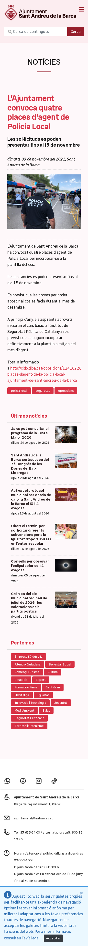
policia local (19, 390)
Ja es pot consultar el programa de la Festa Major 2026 (30, 433)
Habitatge (22, 695)
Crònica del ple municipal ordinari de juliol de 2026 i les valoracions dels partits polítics (29, 602)
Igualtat (43, 695)
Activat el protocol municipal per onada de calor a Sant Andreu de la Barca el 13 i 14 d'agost (31, 499)
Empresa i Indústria (28, 656)
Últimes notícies (29, 416)
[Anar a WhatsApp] (7, 780)
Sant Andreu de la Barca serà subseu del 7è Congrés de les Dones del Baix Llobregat (30, 464)
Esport (41, 680)
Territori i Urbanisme (29, 726)
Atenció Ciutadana (28, 664)
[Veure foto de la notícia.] (44, 201)
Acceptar (53, 938)
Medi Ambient (24, 710)
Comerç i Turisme (27, 672)
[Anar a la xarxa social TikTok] (54, 780)
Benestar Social (60, 664)
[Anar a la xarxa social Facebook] (23, 780)
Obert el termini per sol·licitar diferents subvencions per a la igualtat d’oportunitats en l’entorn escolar (31, 534)
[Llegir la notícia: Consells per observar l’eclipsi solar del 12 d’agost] (66, 565)
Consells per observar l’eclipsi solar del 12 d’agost (30, 566)
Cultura (53, 672)
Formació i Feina (26, 687)
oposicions (66, 390)
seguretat (42, 390)
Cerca (75, 31)
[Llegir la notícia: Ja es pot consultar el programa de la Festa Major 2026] (66, 434)
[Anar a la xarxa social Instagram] (38, 780)
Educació (21, 680)
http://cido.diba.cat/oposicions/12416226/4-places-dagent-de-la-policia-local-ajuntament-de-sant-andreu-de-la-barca (47, 374)
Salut (46, 710)
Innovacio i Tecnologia (30, 702)
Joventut (60, 702)
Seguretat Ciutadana (29, 718)
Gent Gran (52, 687)
